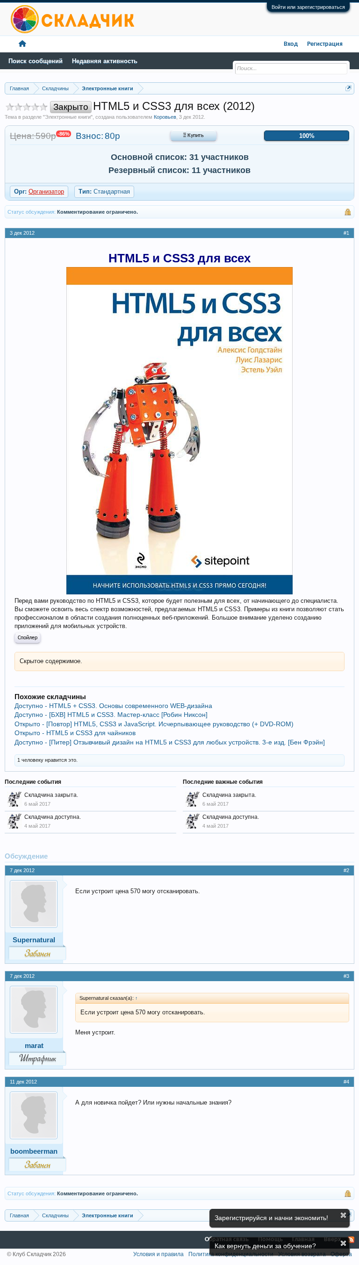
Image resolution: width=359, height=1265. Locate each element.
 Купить (193, 135)
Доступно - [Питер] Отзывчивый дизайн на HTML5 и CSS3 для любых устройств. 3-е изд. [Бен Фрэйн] (169, 742)
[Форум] (22, 44)
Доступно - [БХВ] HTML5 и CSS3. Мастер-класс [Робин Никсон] (111, 714)
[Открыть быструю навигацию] (348, 88)
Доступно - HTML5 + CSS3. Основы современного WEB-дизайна (113, 705)
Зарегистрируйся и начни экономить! (271, 1218)
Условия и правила (158, 1254)
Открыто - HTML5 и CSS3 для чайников (75, 733)
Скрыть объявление (343, 1215)
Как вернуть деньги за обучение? (265, 1246)
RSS (351, 1239)
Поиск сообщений (35, 61)
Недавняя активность (104, 61)
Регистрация (325, 44)
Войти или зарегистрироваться (308, 7)
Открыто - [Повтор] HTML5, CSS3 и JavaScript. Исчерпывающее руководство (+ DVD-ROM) (154, 724)
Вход (291, 44)
